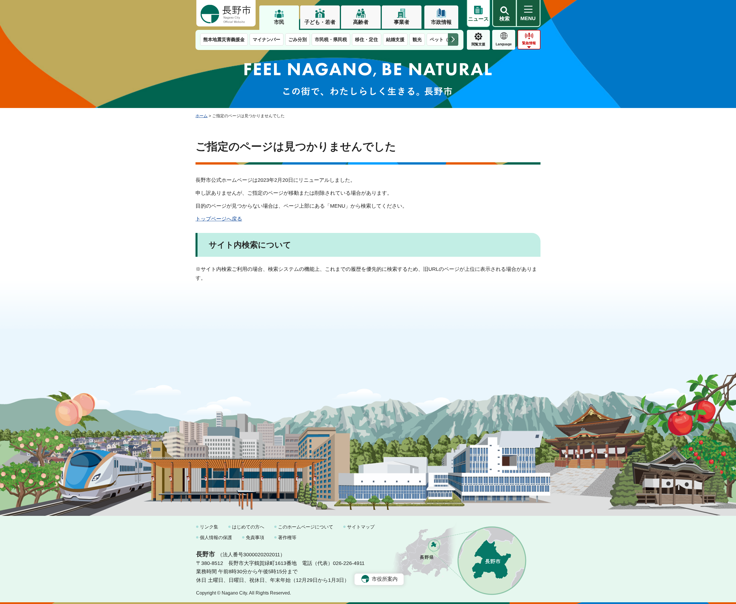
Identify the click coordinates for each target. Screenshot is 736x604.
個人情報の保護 (216, 537)
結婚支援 (395, 39)
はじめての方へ (248, 526)
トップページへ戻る (218, 219)
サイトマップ (361, 526)
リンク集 (209, 526)
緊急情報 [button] (529, 43)
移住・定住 (366, 39)
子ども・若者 (320, 22)
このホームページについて (305, 526)
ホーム (201, 115)
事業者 (401, 22)
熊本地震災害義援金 (224, 39)
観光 (417, 39)
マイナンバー (266, 39)
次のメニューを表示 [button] (453, 39)
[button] (504, 13)
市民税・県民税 (331, 39)
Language (504, 44)
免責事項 (255, 537)
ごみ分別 (297, 39)
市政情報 (441, 22)
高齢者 (361, 22)
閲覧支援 (478, 44)
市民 (279, 22)
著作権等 (287, 537)
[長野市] (226, 13)
